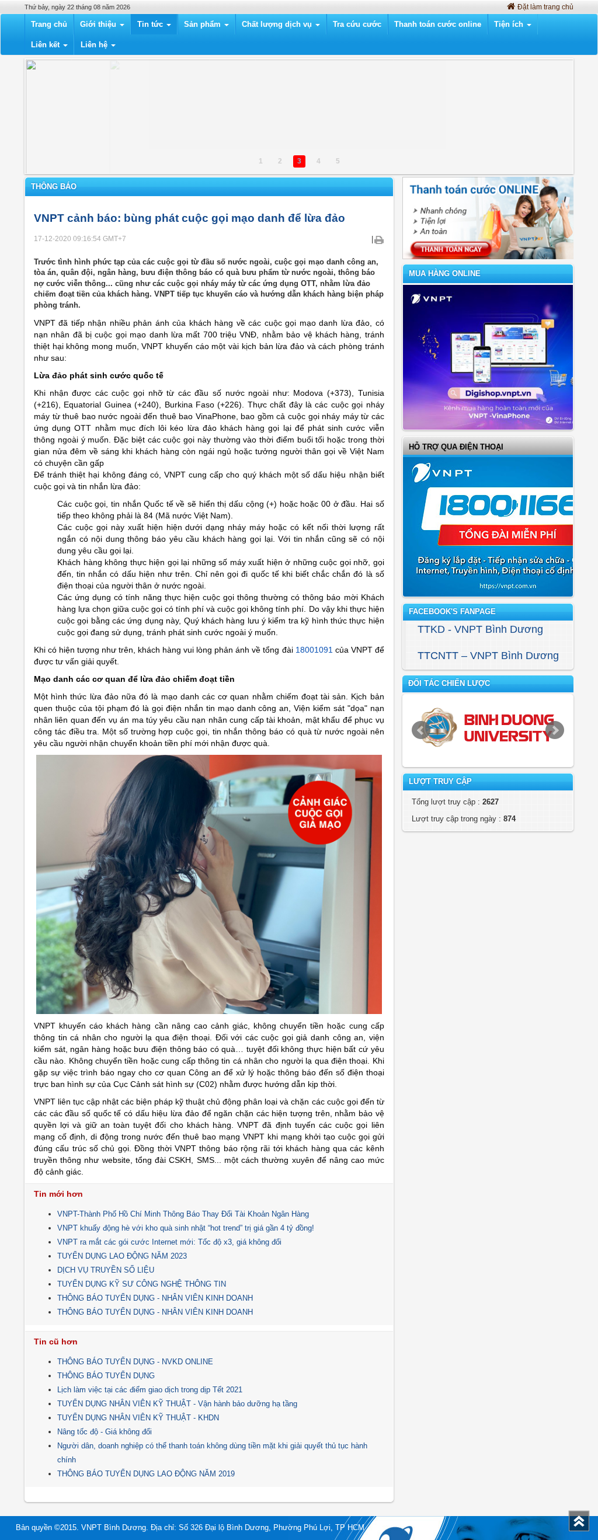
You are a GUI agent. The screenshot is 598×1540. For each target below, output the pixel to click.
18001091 (314, 649)
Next (554, 730)
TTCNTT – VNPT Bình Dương (488, 655)
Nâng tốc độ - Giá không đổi (104, 1431)
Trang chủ (49, 24)
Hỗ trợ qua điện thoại (456, 447)
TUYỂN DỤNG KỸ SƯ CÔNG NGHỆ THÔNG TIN (141, 1284)
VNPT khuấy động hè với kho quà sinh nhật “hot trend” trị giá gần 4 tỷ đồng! (185, 1228)
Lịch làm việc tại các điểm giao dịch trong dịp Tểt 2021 (149, 1389)
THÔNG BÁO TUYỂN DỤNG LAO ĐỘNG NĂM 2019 (146, 1473)
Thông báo (54, 186)
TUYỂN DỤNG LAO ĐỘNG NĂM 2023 (122, 1256)
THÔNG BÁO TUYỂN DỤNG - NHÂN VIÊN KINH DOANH (155, 1298)
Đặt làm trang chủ (545, 7)
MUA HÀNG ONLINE (445, 273)
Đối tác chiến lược (449, 683)
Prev (421, 730)
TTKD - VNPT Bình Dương (480, 629)
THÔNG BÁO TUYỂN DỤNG (106, 1375)
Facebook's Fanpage (452, 611)
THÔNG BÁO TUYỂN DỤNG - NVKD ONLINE (135, 1361)
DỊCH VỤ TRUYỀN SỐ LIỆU (105, 1270)
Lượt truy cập (440, 781)
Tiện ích (510, 24)
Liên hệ (95, 44)
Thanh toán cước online (437, 24)
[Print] (378, 239)
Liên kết (46, 44)
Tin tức (151, 24)
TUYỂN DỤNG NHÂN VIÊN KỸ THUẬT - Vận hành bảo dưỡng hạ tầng (177, 1403)
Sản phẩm (203, 24)
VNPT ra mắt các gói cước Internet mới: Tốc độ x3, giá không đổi (169, 1242)
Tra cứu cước (357, 24)
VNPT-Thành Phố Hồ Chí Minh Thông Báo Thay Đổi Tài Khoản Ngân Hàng (183, 1214)
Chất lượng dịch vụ (278, 24)
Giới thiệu (99, 24)
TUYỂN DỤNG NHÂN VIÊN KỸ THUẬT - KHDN (138, 1417)
